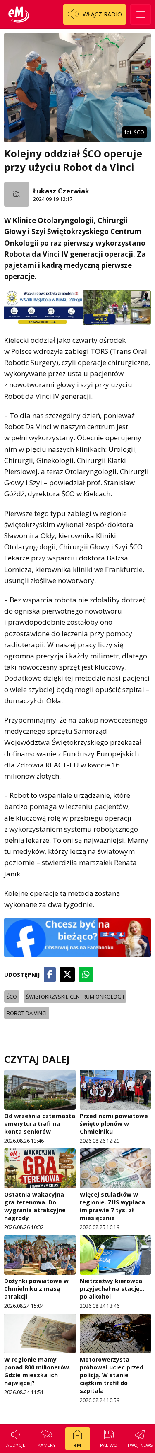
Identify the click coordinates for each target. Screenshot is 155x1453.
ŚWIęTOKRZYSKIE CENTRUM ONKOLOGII (75, 996)
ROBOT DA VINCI (27, 1013)
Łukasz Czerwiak (61, 190)
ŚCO (12, 996)
